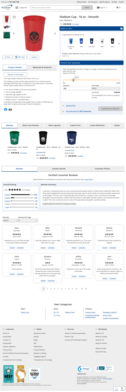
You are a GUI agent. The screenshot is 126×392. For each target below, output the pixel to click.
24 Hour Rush (81, 2)
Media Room (38, 347)
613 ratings (75, 24)
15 (82, 289)
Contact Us (6, 340)
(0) (118, 8)
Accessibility (7, 337)
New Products (105, 2)
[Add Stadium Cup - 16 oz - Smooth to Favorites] (14, 17)
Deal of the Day (100, 352)
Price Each (95, 86)
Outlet (122, 2)
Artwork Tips (69, 337)
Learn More (89, 179)
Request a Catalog (40, 353)
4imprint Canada (101, 337)
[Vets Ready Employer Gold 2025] (21, 374)
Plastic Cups (25, 312)
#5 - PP (56, 312)
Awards (36, 337)
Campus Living (90, 312)
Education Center (40, 333)
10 (76, 289)
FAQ (35, 343)
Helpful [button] (12, 248)
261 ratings (52, 158)
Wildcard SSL (81, 374)
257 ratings (23, 153)
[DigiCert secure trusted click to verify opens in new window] (84, 369)
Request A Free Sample (15, 74)
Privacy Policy (7, 350)
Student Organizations (111, 318)
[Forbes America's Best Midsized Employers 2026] (34, 374)
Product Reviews (39, 350)
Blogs (36, 340)
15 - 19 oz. (56, 315)
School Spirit (107, 315)
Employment (7, 343)
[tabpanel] (63, 232)
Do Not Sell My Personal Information (16, 353)
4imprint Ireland (101, 343)
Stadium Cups (69, 312)
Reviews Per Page (24, 217)
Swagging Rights (40, 357)
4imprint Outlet (100, 348)
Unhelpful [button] (20, 248)
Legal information (107, 378)
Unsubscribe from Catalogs (12, 360)
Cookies (6, 357)
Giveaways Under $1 (110, 312)
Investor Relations (9, 347)
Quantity (66, 86)
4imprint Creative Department (75, 333)
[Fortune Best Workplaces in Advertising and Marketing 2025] (8, 374)
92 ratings (80, 156)
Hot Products (93, 2)
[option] (70, 43)
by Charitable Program (76, 340)
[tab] (15, 67)
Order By (5, 217)
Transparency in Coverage (43, 360)
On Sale (114, 2)
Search (87, 7)
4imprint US (99, 333)
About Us (6, 333)
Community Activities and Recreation (92, 316)
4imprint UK (99, 340)
